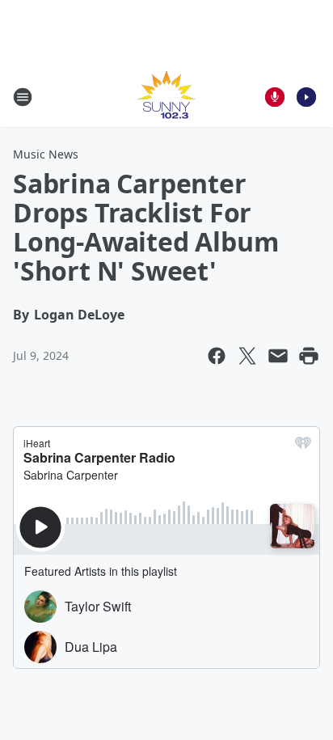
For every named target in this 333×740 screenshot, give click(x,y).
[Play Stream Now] (306, 97)
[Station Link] (166, 96)
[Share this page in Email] (278, 356)
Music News (45, 154)
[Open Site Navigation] (22, 97)
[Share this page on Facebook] (216, 356)
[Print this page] (308, 356)
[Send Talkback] (275, 97)
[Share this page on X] (247, 356)
